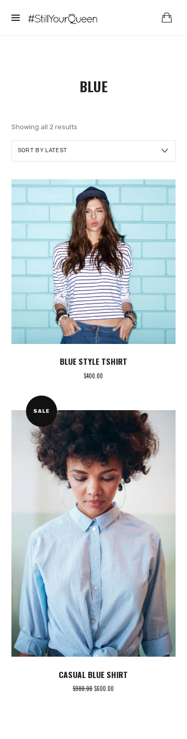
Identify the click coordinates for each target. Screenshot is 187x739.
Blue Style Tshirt (93, 361)
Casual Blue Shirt (93, 674)
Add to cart (93, 261)
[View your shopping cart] (166, 17)
